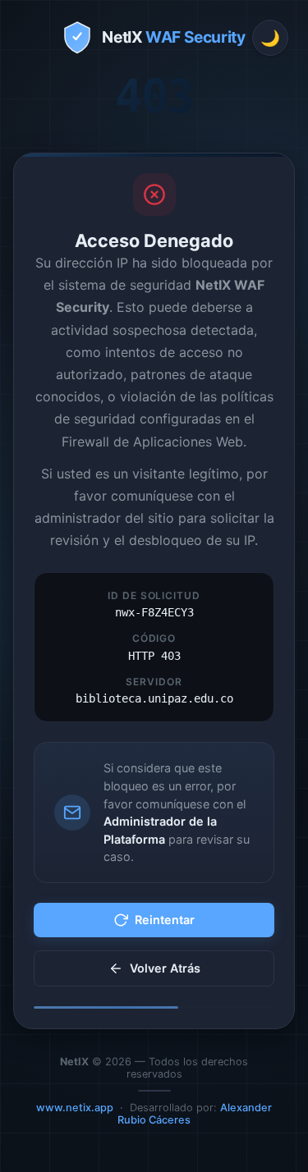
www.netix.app (74, 1107)
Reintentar (165, 920)
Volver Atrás (165, 968)
